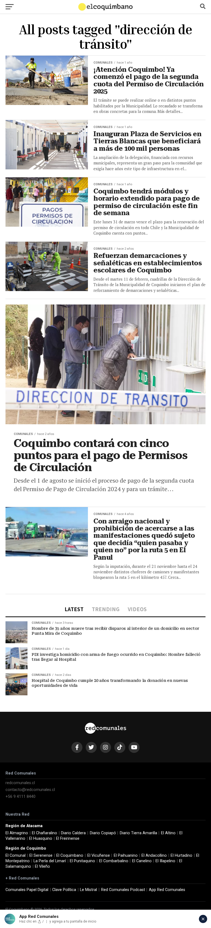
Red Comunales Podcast (123, 889)
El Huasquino (40, 838)
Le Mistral (88, 889)
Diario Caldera (73, 833)
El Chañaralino (44, 833)
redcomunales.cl (20, 783)
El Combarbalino (113, 861)
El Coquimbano (69, 855)
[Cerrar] (203, 919)
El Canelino (142, 861)
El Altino (168, 833)
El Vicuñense (98, 855)
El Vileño (42, 866)
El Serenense (40, 855)
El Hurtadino (181, 855)
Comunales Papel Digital (26, 889)
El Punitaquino (82, 861)
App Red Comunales (167, 889)
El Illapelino (165, 861)
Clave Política (64, 889)
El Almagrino (16, 833)
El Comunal (15, 855)
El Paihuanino (126, 855)
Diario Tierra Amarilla (138, 833)
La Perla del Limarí (50, 861)
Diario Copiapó (103, 833)
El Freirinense (67, 838)
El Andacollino (154, 855)
